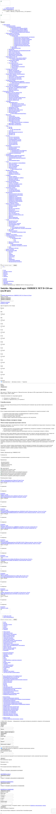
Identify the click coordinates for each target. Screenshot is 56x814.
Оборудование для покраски (12, 33)
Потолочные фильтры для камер (10, 715)
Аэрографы (14, 46)
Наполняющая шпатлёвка (15, 118)
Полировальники (13, 148)
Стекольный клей (13, 171)
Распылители (12, 209)
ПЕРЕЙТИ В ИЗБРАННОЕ (7, 781)
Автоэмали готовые (10, 187)
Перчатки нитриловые (16, 244)
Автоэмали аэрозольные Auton (18, 232)
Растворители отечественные (15, 201)
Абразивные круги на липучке (18, 104)
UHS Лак (11, 130)
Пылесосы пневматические (15, 71)
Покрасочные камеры (14, 60)
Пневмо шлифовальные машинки (11, 698)
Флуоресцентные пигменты (15, 261)
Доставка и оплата (7, 271)
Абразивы (8, 101)
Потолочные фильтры (14, 96)
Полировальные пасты (14, 149)
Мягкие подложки (13, 88)
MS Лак (10, 128)
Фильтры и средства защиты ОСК (14, 92)
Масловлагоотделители (16, 64)
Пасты (10, 258)
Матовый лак (12, 133)
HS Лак (10, 127)
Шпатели (11, 216)
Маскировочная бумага (14, 185)
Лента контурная (13, 164)
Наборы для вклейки (13, 172)
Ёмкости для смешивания (15, 204)
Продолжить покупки (5, 775)
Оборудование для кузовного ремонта (17, 58)
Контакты (5, 273)
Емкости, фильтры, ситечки (12, 203)
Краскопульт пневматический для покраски (24, 37)
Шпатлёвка (8, 114)
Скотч (7, 161)
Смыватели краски (13, 202)
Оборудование (6, 24)
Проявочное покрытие (14, 211)
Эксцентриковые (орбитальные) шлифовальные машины (16, 704)
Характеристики (6, 381)
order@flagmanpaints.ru (8, 9)
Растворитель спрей (13, 220)
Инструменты (6, 696)
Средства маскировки (11, 181)
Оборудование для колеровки (15, 55)
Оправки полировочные (14, 146)
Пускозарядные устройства (9, 641)
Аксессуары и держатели (14, 53)
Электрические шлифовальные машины (12, 703)
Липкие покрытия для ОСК (15, 98)
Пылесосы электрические (15, 72)
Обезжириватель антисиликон (16, 195)
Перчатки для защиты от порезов (19, 245)
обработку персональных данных (38, 805)
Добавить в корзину (5, 302)
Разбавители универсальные (15, 199)
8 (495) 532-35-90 (10, 7)
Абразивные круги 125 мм (17, 103)
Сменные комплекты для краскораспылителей (19, 50)
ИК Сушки (14, 61)
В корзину (3, 493)
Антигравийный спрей (14, 224)
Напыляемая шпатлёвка (14, 119)
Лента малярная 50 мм (16, 169)
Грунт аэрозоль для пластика (18, 227)
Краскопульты (14, 35)
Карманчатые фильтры (14, 93)
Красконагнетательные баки (15, 54)
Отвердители (12, 255)
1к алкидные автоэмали (14, 190)
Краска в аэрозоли (13, 230)
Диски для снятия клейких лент (16, 214)
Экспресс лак (12, 134)
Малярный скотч (13, 167)
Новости (5, 272)
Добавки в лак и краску (11, 234)
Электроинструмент (10, 25)
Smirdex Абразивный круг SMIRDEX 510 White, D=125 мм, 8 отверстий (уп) (18, 528)
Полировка (8, 145)
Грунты (7, 135)
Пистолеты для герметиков (15, 77)
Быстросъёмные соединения (18, 66)
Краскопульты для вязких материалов (23, 39)
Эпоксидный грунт (13, 144)
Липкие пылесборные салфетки (16, 177)
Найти (15, 265)
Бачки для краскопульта (14, 51)
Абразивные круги (13, 102)
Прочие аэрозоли (13, 222)
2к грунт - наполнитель (14, 138)
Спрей (7, 219)
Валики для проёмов (13, 182)
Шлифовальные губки (14, 108)
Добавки (11, 254)
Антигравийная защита (14, 160)
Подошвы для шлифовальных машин (17, 87)
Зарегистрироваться (5, 749)
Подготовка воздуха (13, 62)
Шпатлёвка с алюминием (15, 123)
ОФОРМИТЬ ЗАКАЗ (6, 774)
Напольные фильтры (13, 95)
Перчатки (11, 243)
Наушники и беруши (13, 248)
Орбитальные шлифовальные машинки (20, 32)
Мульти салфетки (13, 176)
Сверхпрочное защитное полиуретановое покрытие (15, 679)
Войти (2, 725)
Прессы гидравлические (9, 635)
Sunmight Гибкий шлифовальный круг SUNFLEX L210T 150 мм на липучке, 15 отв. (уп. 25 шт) (23, 512)
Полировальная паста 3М (9, 689)
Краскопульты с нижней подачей (22, 40)
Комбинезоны (12, 237)
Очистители (11, 256)
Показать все (4, 386)
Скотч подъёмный (13, 166)
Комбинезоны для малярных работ (11, 693)
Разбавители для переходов (15, 197)
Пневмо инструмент (11, 80)
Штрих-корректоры (13, 217)
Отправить (3, 806)
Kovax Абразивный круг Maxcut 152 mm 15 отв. (12, 481)
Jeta (15, 240)
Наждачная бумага (13, 112)
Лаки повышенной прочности (16, 132)
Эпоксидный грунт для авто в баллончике (21, 228)
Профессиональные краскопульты (22, 45)
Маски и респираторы (14, 241)
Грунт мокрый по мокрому (15, 140)
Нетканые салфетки (13, 178)
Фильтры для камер (7, 653)
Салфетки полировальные (15, 153)
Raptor (10, 159)
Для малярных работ (16, 238)
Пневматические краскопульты (21, 44)
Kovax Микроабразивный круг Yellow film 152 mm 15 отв (14, 577)
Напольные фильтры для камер (10, 714)
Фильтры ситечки (13, 206)
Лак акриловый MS (16, 129)
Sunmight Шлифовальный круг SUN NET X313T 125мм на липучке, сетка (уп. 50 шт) (20, 543)
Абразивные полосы (13, 107)
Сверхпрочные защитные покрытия (17, 158)
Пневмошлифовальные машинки (16, 81)
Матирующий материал (14, 111)
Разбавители (12, 259)
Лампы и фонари (13, 75)
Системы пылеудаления (11, 69)
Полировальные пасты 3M (17, 151)
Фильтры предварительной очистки (17, 97)
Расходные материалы (8, 91)
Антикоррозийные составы (15, 156)
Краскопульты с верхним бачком (21, 38)
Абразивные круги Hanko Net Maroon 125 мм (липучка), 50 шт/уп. (16, 560)
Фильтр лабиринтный (14, 99)
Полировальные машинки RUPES (19, 28)
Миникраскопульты (16, 48)
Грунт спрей (11, 225)
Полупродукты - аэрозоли (15, 223)
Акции (4, 275)
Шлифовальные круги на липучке (11, 677)
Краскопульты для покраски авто (22, 43)
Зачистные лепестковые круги (16, 109)
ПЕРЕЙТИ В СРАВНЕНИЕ (7, 789)
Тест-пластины (12, 212)
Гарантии (5, 276)
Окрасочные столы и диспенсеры (16, 76)
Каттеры (11, 207)
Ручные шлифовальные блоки (18, 59)
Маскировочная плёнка (14, 186)
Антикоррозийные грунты (15, 139)
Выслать (3, 758)
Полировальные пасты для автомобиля (12, 688)
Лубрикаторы (14, 67)
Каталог (2, 22)
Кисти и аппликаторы (14, 218)
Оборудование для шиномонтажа (11, 644)
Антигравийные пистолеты (15, 78)
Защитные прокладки (14, 90)
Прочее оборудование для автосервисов (15, 74)
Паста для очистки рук (14, 213)
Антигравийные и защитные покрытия (15, 155)
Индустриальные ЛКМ (11, 250)
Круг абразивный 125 (16, 106)
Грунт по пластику (13, 141)
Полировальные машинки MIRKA (19, 29)
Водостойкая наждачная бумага (18, 113)
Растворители (9, 192)
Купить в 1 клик (4, 303)
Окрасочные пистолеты (14, 34)
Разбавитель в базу (13, 196)
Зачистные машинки (13, 85)
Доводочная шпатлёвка (14, 117)
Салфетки (8, 175)
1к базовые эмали (13, 188)
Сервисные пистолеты (14, 83)
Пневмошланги (15, 65)
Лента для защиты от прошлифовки (17, 162)
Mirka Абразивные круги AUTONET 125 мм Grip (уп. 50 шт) (15, 593)
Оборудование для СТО (11, 56)
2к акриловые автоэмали (14, 191)
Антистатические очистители (16, 193)
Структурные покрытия (14, 260)
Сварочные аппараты (8, 637)
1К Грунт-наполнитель (14, 137)
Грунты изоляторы (13, 143)
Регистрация (3, 723)
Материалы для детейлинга (9, 712)
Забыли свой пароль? (9, 732)
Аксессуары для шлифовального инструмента (16, 86)
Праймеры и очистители (14, 174)
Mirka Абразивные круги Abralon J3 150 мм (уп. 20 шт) (13, 497)
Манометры (11, 49)
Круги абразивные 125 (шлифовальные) (12, 675)
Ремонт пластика (10, 249)
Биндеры (11, 251)
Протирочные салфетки (14, 180)
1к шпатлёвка (12, 116)
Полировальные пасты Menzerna (19, 150)
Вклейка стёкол (9, 170)
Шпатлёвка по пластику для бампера (20, 122)
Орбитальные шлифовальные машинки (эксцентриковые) (16, 699)
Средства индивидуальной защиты (14, 235)
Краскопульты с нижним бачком (21, 41)
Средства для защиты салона (15, 183)
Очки (10, 246)
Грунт (10, 253)
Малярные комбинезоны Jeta (10, 694)
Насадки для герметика (14, 208)
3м (14, 239)
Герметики (8, 233)
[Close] (1, 769)
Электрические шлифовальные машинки (18, 30)
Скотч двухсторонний (14, 165)
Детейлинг (8, 154)
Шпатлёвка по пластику (14, 120)
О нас (4, 270)
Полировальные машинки (15, 27)
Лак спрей (11, 229)
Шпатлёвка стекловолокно (15, 124)
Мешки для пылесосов (14, 70)
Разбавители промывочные (15, 198)
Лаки (7, 125)
